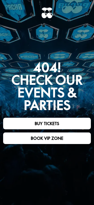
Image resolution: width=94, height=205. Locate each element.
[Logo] (47, 12)
